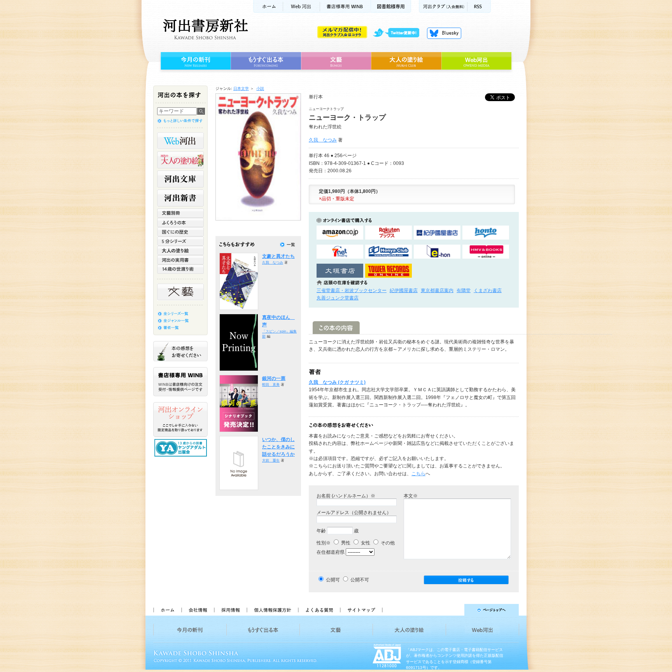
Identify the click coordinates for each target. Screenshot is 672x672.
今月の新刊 (195, 61)
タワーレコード (388, 271)
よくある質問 (319, 610)
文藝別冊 (180, 213)
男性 (345, 543)
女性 (365, 543)
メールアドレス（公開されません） (354, 512)
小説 (260, 88)
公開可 (333, 580)
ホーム (268, 6)
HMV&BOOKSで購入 (485, 252)
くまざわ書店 (488, 290)
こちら (418, 473)
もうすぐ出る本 (266, 61)
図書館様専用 (391, 6)
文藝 (336, 61)
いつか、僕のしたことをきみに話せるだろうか (278, 447)
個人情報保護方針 (272, 610)
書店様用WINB (345, 6)
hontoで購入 (485, 233)
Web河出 (301, 6)
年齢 (321, 531)
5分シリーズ (180, 241)
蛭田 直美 (271, 385)
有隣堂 (464, 290)
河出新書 (180, 197)
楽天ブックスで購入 (388, 233)
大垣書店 (340, 271)
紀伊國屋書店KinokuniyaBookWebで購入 (437, 233)
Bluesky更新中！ (444, 33)
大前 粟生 (271, 460)
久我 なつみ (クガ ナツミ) (337, 382)
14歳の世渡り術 (180, 269)
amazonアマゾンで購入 (340, 233)
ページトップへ (454, 610)
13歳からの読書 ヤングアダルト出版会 (181, 448)
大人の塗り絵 (406, 61)
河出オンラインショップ (180, 419)
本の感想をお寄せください (180, 351)
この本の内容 (336, 327)
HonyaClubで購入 (388, 252)
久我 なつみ (323, 140)
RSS (479, 6)
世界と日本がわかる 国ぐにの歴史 (180, 231)
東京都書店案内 (437, 290)
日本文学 (241, 88)
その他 (387, 543)
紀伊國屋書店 (404, 290)
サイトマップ (361, 610)
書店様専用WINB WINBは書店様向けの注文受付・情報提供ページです (180, 381)
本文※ (411, 496)
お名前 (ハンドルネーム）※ (346, 496)
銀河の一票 (273, 378)
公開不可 (359, 580)
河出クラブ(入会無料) (443, 6)
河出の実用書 (180, 259)
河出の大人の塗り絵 (180, 159)
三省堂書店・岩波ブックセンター (352, 290)
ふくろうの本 (180, 222)
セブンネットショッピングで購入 (340, 252)
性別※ (324, 543)
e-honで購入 (437, 252)
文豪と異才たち (278, 256)
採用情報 (230, 610)
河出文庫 (180, 178)
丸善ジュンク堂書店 (338, 298)
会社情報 (197, 610)
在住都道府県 (331, 552)
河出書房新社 (204, 29)
